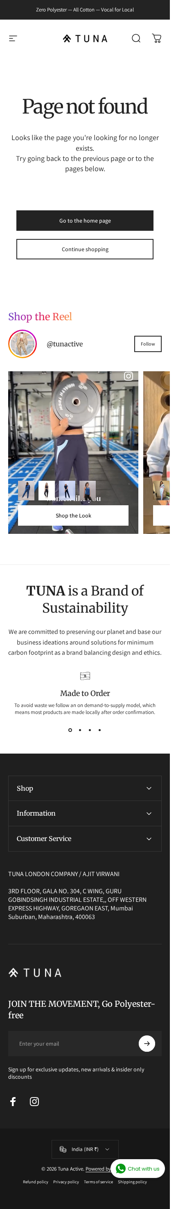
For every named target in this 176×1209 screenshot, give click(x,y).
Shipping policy (132, 1181)
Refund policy (35, 1181)
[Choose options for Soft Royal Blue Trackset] (26, 490)
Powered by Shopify (107, 1168)
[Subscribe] (147, 1043)
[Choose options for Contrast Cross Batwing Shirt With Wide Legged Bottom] (161, 490)
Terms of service (98, 1181)
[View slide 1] (70, 730)
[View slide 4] (100, 730)
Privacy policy (66, 1181)
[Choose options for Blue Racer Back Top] (87, 490)
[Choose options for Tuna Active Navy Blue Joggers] (46, 490)
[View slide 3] (90, 730)
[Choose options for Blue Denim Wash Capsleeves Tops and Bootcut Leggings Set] (67, 490)
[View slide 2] (80, 730)
